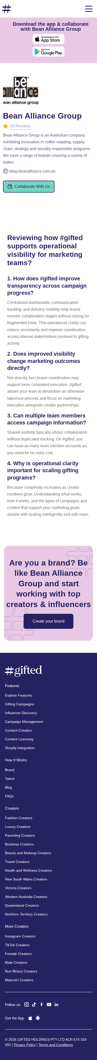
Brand (9, 770)
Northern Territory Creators (26, 914)
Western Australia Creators (26, 897)
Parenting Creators (20, 835)
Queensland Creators (22, 905)
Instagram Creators (20, 936)
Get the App (14, 1018)
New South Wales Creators (26, 879)
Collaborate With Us (32, 186)
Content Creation (18, 730)
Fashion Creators (18, 818)
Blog (8, 787)
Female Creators (18, 954)
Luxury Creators (17, 827)
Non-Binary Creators (21, 971)
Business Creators (19, 844)
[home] (6, 9)
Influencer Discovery (21, 713)
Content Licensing (19, 739)
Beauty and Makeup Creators (28, 853)
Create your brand (48, 621)
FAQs (9, 796)
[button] (89, 8)
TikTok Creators (17, 945)
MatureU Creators (19, 980)
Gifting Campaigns (19, 704)
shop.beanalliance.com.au (32, 171)
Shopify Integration (20, 748)
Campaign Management (24, 722)
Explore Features (18, 695)
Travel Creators (17, 862)
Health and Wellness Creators (28, 870)
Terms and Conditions (56, 1045)
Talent (9, 779)
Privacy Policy (25, 1045)
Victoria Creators (18, 888)
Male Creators (16, 962)
